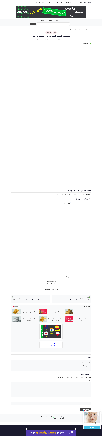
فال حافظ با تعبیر (51, 344)
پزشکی (48, 2)
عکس (61, 2)
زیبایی (75, 2)
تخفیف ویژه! (92, 427)
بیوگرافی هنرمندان (68, 2)
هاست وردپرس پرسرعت (50, 416)
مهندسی (38, 2)
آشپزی (43, 2)
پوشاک (80, 2)
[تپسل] (26, 429)
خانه (90, 29)
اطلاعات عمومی (55, 2)
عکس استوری (48, 32)
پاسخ (89, 369)
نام (90, 401)
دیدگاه (89, 381)
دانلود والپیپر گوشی (51, 346)
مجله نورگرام (87, 2)
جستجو (33, 24)
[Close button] (100, 410)
